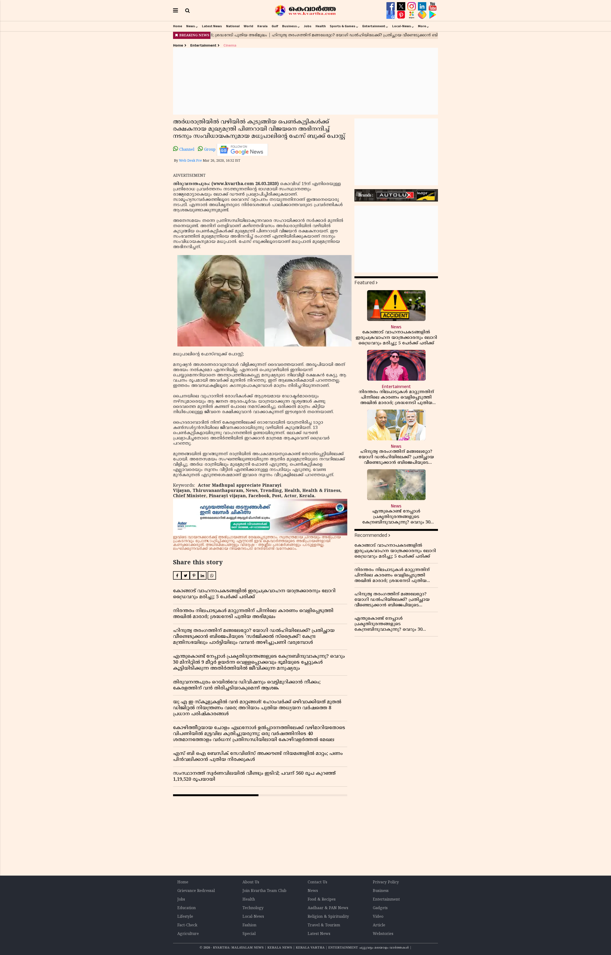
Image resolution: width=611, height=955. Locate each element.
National (233, 26)
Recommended (370, 535)
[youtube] (432, 6)
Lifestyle (185, 916)
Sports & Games (342, 26)
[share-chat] (422, 14)
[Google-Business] (391, 14)
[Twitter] (401, 6)
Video (378, 916)
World (248, 26)
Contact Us (317, 882)
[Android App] (432, 14)
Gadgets (380, 908)
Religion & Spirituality (328, 916)
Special (249, 934)
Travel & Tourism (324, 925)
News (190, 26)
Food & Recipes (322, 899)
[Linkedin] (422, 6)
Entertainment (373, 26)
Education (186, 908)
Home (177, 26)
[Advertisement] (305, 81)
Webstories (383, 934)
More (422, 26)
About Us (250, 882)
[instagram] (412, 6)
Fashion (249, 925)
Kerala (262, 26)
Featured (364, 282)
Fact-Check (187, 925)
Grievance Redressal (196, 891)
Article (379, 925)
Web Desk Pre (190, 161)
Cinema (229, 45)
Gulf (275, 26)
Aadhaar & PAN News (328, 908)
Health (321, 26)
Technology (252, 908)
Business (289, 26)
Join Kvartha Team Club (264, 891)
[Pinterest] (401, 14)
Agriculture (188, 934)
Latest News (212, 26)
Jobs (307, 26)
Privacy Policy (386, 882)
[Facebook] (391, 6)
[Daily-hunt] (412, 14)
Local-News (401, 26)
